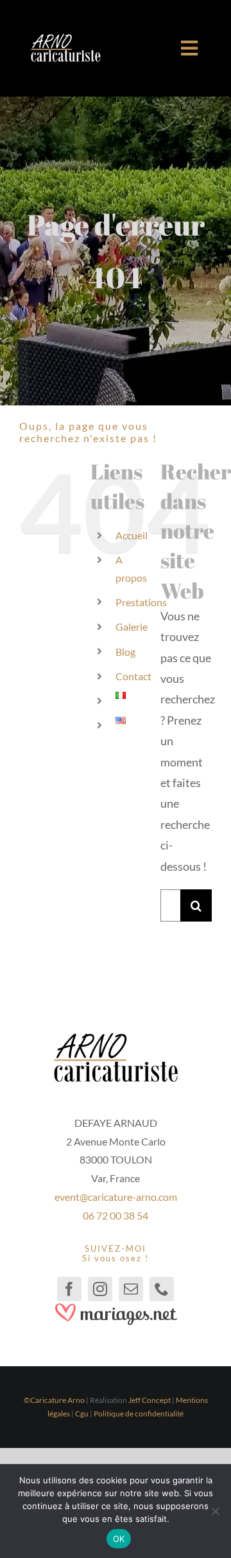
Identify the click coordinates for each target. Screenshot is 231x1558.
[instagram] (100, 1289)
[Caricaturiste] (65, 39)
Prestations (141, 602)
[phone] (162, 1289)
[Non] (215, 1511)
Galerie (132, 626)
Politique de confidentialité (139, 1413)
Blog (125, 651)
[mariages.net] (115, 1307)
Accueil (132, 535)
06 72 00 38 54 (115, 1215)
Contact (133, 676)
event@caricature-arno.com (116, 1197)
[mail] (131, 1289)
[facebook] (69, 1289)
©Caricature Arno (54, 1400)
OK (119, 1539)
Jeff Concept (149, 1400)
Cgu (82, 1413)
